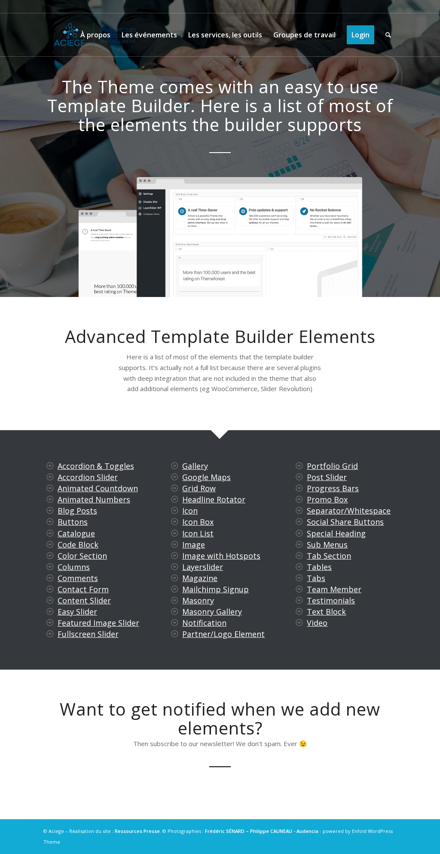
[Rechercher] (388, 34)
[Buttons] (49, 521)
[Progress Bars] (299, 488)
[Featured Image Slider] (49, 622)
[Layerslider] (174, 566)
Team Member (334, 589)
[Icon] (174, 510)
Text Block (326, 611)
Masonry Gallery (212, 611)
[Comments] (49, 578)
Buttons (73, 522)
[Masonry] (174, 600)
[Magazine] (174, 578)
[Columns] (49, 566)
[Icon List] (174, 533)
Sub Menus (327, 544)
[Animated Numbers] (49, 499)
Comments (78, 578)
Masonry (198, 600)
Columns (74, 567)
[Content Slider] (49, 600)
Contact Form (83, 589)
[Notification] (174, 622)
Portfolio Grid (332, 466)
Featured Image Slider (98, 623)
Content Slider (84, 600)
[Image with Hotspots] (174, 555)
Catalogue (76, 533)
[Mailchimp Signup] (174, 589)
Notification (204, 623)
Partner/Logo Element (223, 634)
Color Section (82, 556)
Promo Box (327, 499)
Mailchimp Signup (215, 589)
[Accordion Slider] (49, 477)
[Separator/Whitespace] (299, 510)
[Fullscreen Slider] (49, 634)
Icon (190, 510)
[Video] (299, 622)
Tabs (316, 578)
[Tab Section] (299, 555)
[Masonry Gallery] (174, 611)
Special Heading (336, 533)
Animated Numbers (94, 499)
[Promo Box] (299, 499)
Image (193, 544)
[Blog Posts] (49, 510)
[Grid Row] (174, 488)
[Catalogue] (49, 533)
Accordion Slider (88, 477)
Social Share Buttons (345, 522)
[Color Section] (49, 555)
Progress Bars (333, 488)
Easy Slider (77, 611)
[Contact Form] (49, 589)
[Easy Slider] (49, 611)
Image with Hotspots (221, 556)
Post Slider (327, 477)
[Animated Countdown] (49, 488)
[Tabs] (299, 578)
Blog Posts (77, 510)
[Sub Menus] (299, 544)
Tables (319, 567)
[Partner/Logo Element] (174, 634)
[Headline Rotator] (174, 499)
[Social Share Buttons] (299, 521)
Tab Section (329, 556)
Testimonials (331, 600)
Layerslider (202, 567)
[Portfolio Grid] (299, 465)
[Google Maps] (174, 477)
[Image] (174, 544)
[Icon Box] (174, 521)
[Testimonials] (299, 600)
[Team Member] (299, 589)
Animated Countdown (98, 488)
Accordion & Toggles (96, 466)
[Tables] (299, 566)
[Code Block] (49, 544)
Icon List (198, 533)
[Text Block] (299, 611)
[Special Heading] (299, 533)
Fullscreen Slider (88, 634)
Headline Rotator (213, 499)
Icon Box (198, 522)
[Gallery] (174, 465)
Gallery (195, 466)
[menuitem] (95, 34)
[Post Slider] (299, 477)
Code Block (78, 544)
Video (317, 623)
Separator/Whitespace (349, 510)
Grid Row (199, 488)
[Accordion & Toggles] (49, 465)
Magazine (199, 578)
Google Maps (206, 477)
